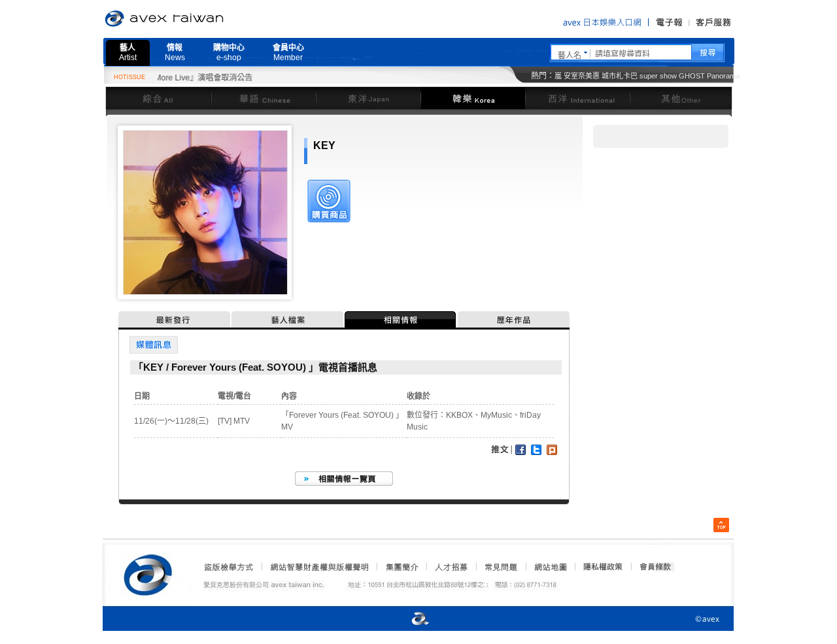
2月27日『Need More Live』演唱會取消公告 (164, 77)
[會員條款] (656, 566)
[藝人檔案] (288, 319)
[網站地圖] (550, 566)
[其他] (681, 97)
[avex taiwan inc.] (151, 573)
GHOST (692, 76)
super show (658, 76)
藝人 (128, 52)
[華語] (263, 97)
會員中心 (288, 52)
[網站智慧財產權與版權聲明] (319, 566)
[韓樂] (472, 97)
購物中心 (229, 52)
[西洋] (577, 97)
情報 (175, 52)
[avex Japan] (407, 619)
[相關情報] (401, 319)
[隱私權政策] (599, 566)
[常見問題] (500, 566)
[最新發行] (174, 319)
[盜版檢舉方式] (228, 566)
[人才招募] (451, 566)
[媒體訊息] (153, 345)
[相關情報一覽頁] (344, 478)
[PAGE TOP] (721, 525)
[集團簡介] (400, 566)
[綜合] (158, 97)
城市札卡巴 (620, 76)
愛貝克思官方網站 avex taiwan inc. (200, 19)
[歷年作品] (514, 319)
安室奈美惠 (582, 76)
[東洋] (368, 97)
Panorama (723, 76)
